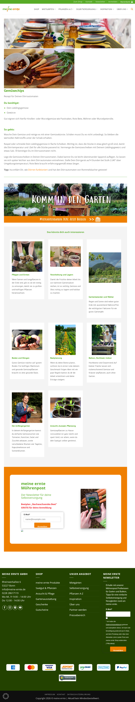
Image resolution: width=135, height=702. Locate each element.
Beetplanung (56, 358)
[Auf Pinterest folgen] (15, 607)
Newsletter (100, 1)
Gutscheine (42, 609)
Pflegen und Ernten (20, 274)
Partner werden (78, 609)
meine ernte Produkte (48, 582)
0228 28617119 (10, 593)
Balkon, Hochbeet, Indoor (100, 358)
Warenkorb (125, 2)
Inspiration (106, 9)
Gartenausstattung (46, 599)
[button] (132, 9)
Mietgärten (48, 9)
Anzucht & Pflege (45, 593)
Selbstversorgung (86, 9)
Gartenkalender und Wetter (101, 297)
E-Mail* (27, 514)
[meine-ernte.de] (11, 9)
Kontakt (89, 1)
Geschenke (42, 604)
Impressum (50, 694)
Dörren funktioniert (38, 169)
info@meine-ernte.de (13, 589)
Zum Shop (77, 1)
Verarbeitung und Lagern (61, 274)
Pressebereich (77, 615)
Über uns (121, 9)
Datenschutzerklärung (78, 694)
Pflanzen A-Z (65, 9)
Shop (36, 9)
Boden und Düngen (20, 358)
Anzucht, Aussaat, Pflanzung (63, 425)
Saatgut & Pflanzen (46, 588)
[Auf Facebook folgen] (4, 607)
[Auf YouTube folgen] (20, 607)
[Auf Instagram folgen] (9, 607)
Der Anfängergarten (21, 425)
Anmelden (42, 526)
